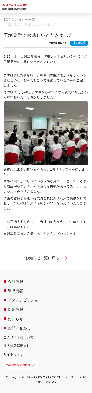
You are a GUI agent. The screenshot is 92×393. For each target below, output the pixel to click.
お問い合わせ (19, 328)
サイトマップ (13, 354)
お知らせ (15, 319)
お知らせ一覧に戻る (42, 258)
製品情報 (15, 291)
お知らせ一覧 (25, 19)
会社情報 (15, 281)
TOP (7, 19)
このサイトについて (18, 337)
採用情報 (15, 309)
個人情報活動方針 (17, 345)
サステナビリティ (23, 300)
